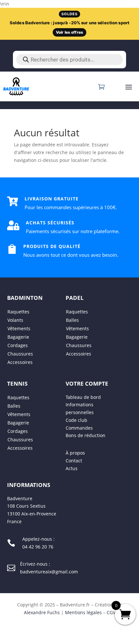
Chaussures (20, 354)
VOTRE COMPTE (87, 383)
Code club (76, 420)
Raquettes (18, 312)
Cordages (17, 345)
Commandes (79, 428)
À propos (75, 453)
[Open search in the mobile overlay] (69, 59)
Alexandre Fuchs (42, 612)
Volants (15, 320)
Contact (74, 460)
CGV (111, 612)
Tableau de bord (83, 397)
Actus (72, 468)
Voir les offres (69, 32)
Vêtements (18, 328)
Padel (75, 297)
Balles (72, 320)
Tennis (17, 383)
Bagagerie (18, 337)
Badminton (25, 297)
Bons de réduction (85, 436)
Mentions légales (83, 612)
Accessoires (20, 362)
